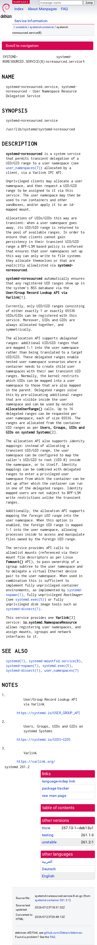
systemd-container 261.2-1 (52, 900)
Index (19, 9)
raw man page (54, 795)
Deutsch (49, 869)
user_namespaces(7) (23, 168)
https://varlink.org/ (36, 761)
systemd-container (42, 27)
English (48, 876)
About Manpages (42, 9)
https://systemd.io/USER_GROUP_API (48, 713)
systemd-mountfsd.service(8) (55, 661)
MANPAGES (20, 1)
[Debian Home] (6, 9)
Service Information (31, 21)
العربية (47, 861)
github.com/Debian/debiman (63, 932)
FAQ (64, 9)
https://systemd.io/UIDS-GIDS (43, 739)
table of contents (58, 807)
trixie (46, 828)
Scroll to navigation (22, 45)
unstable (21, 27)
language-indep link (58, 781)
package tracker (55, 788)
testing (47, 835)
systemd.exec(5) (29, 599)
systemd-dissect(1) (23, 609)
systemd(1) (15, 661)
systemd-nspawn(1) (22, 666)
